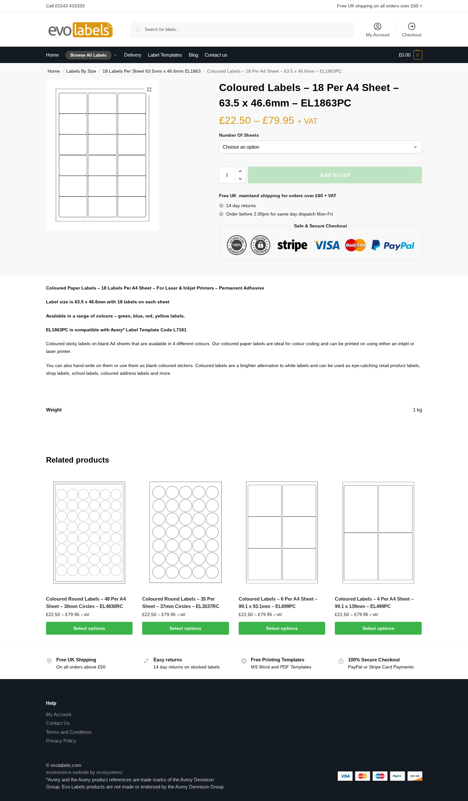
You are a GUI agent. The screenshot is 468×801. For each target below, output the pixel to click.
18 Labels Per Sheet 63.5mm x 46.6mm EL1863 (152, 71)
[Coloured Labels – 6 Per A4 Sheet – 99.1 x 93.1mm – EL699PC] (282, 533)
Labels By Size (81, 71)
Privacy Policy (61, 740)
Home (54, 71)
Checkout (411, 34)
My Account (378, 34)
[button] (149, 89)
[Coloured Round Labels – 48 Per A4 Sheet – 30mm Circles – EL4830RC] (89, 533)
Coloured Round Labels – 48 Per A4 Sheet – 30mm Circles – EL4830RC (86, 602)
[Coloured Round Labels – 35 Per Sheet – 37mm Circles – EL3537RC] (185, 533)
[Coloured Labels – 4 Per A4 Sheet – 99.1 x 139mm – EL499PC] (378, 533)
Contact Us (58, 723)
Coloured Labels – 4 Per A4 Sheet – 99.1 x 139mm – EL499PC (374, 602)
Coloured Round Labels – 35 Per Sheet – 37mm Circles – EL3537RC (180, 602)
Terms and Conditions (69, 732)
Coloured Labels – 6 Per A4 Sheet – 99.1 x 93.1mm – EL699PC (278, 602)
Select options (89, 628)
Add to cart (335, 175)
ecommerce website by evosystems (84, 772)
